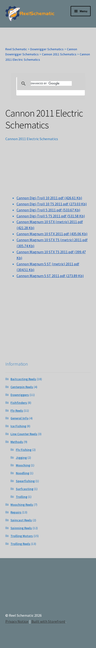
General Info (19, 418)
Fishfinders (18, 403)
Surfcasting (24, 489)
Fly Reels (16, 410)
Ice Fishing (18, 426)
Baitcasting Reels (23, 379)
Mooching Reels (21, 505)
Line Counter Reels (23, 434)
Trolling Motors (21, 536)
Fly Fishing (23, 450)
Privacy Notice (16, 621)
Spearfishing (25, 481)
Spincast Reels (21, 520)
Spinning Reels (21, 528)
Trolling (21, 497)
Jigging (21, 457)
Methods (16, 442)
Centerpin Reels (21, 387)
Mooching (23, 465)
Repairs (15, 512)
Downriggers (19, 395)
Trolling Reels (20, 544)
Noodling (22, 473)
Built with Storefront (48, 621)
